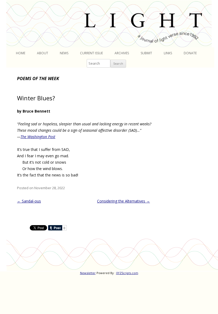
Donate (190, 53)
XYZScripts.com (127, 273)
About (42, 53)
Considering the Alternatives (123, 201)
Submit (146, 53)
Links (168, 53)
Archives (122, 53)
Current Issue (91, 53)
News (64, 53)
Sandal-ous (29, 201)
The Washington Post (37, 136)
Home (20, 53)
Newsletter (88, 273)
